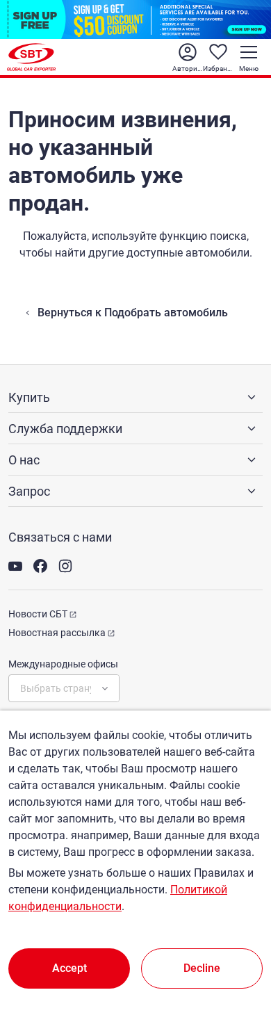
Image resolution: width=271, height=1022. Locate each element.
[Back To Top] (236, 950)
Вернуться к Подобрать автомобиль (133, 312)
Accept (69, 968)
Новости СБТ (37, 613)
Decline (201, 968)
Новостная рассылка (57, 632)
